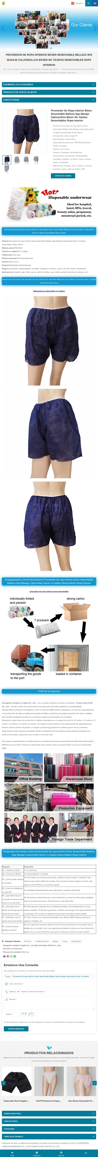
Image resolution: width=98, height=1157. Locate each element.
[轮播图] (49, 28)
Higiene (55, 941)
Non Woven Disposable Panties (81, 1101)
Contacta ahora (63, 176)
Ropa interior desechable (31, 69)
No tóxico (27, 941)
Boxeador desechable (50, 69)
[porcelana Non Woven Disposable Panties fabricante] (81, 1081)
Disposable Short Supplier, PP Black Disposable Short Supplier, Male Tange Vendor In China (17, 1101)
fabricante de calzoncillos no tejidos (49, 291)
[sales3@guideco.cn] (4, 956)
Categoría (16, 69)
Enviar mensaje (16, 1029)
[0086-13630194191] (14, 956)
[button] (46, 48)
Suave (65, 941)
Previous (3, 1083)
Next (94, 1083)
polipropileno (76, 941)
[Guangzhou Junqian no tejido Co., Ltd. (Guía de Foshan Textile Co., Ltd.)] (4, 3)
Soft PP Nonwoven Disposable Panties (49, 1101)
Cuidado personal (42, 941)
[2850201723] (7, 956)
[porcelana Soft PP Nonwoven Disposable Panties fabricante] (49, 1081)
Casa (8, 69)
